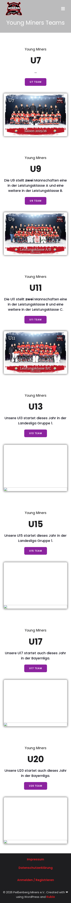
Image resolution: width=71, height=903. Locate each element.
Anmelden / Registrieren (35, 880)
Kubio (50, 897)
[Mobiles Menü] (63, 8)
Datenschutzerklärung (36, 868)
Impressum (35, 859)
